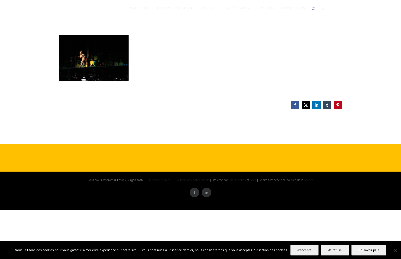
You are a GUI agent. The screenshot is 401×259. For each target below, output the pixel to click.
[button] (323, 8)
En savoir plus (369, 250)
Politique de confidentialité (192, 180)
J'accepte (304, 250)
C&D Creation (237, 180)
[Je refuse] (395, 250)
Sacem (308, 180)
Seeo (253, 180)
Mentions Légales (159, 180)
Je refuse (335, 250)
